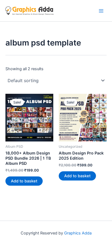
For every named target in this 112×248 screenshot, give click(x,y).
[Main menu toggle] (101, 10)
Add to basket (24, 181)
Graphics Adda (78, 233)
